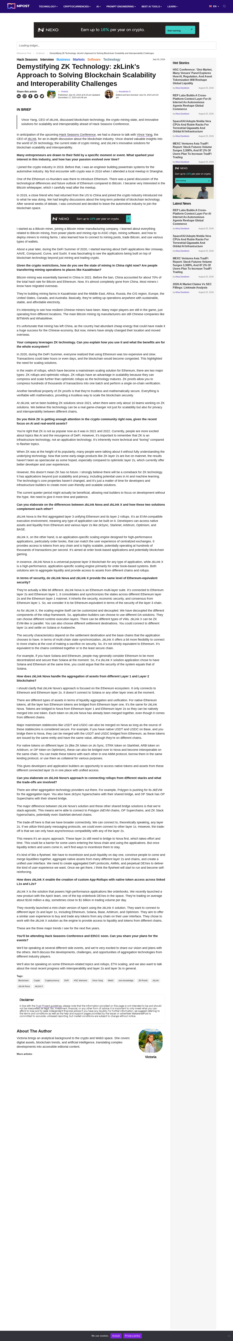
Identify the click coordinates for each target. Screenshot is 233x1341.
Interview (47, 59)
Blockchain (23, 980)
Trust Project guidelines (49, 1005)
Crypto (37, 980)
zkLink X (39, 986)
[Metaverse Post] (18, 6)
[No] (228, 1336)
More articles (24, 1053)
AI (97, 6)
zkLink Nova (24, 986)
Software (93, 59)
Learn (172, 6)
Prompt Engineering (120, 6)
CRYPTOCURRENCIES (76, 6)
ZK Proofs (143, 980)
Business (63, 59)
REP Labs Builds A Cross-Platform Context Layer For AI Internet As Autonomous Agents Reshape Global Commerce (192, 102)
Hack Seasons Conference (77, 134)
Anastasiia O (124, 91)
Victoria (64, 91)
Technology (47, 6)
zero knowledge (126, 980)
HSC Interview (80, 980)
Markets (79, 59)
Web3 (110, 980)
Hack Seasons (27, 59)
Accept (116, 1335)
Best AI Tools (151, 6)
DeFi (66, 980)
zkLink (32, 139)
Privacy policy (132, 1335)
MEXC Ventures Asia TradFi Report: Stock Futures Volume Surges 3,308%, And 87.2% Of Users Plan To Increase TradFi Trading (192, 150)
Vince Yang (144, 134)
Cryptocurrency (52, 980)
